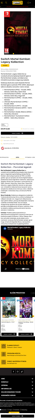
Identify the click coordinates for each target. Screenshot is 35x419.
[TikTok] (22, 371)
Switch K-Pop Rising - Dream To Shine (25, 322)
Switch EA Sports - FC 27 (7, 322)
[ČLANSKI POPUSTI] (3, 346)
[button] (6, 2)
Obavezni (4, 409)
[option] (17, 33)
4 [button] (19, 53)
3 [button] (17, 53)
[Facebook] (13, 371)
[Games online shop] (17, 3)
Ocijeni (5, 65)
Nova (4, 125)
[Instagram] (17, 371)
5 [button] (21, 53)
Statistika (16, 409)
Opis (17, 157)
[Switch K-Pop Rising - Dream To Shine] (26, 307)
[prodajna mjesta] (3, 354)
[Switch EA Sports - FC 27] (9, 307)
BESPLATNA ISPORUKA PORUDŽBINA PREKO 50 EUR (18, 6)
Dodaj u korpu (16, 133)
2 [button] (15, 53)
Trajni (10, 409)
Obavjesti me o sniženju (28, 128)
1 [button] (13, 53)
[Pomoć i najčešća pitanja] (3, 362)
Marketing (24, 409)
